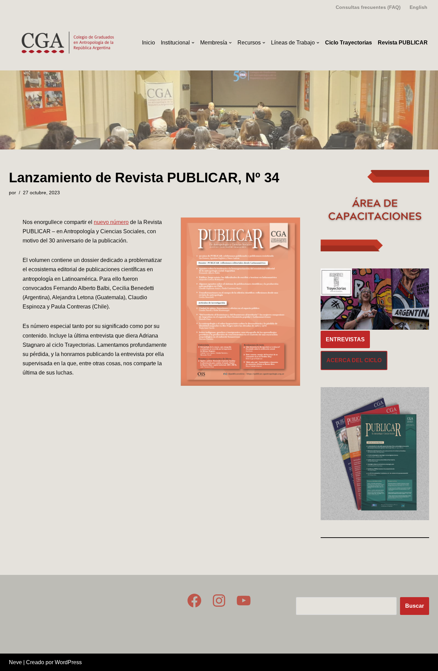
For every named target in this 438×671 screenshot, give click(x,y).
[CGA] (69, 42)
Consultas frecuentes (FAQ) (368, 7)
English (418, 7)
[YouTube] (243, 600)
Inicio (148, 42)
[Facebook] (194, 600)
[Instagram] (219, 600)
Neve (15, 662)
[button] (193, 42)
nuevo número (111, 222)
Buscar (414, 606)
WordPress (68, 662)
